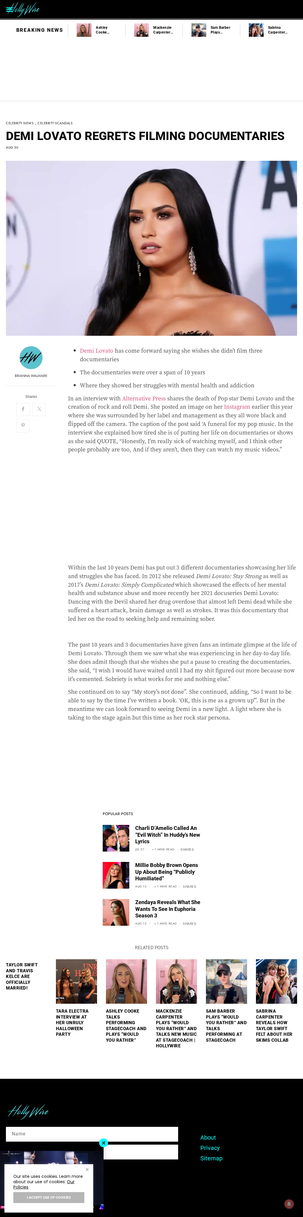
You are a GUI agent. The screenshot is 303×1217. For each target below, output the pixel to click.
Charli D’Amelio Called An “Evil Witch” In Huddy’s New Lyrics (167, 834)
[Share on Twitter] (39, 409)
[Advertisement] (182, 512)
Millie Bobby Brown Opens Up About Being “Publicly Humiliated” (166, 872)
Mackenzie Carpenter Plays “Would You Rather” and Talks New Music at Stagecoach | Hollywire (176, 1028)
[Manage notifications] (289, 1204)
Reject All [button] (87, 1170)
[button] (9, 9)
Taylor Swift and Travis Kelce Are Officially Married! (22, 976)
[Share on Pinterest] (23, 425)
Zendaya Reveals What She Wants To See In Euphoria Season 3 (167, 909)
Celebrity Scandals (55, 123)
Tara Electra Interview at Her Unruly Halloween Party (72, 1022)
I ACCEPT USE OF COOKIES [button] (49, 1197)
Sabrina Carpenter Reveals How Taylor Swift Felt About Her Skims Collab (274, 1025)
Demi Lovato (96, 350)
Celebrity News (19, 123)
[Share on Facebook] (23, 409)
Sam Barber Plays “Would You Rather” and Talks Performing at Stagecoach (226, 1025)
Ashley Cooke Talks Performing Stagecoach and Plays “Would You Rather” (126, 1025)
